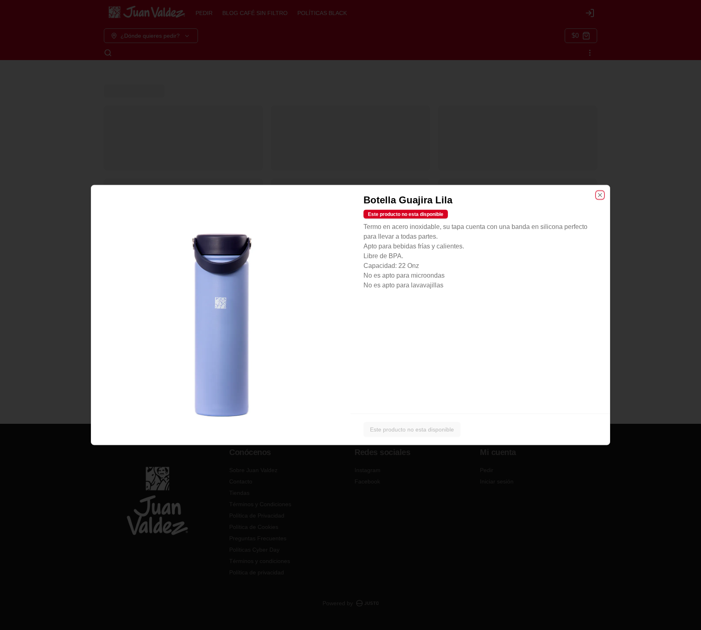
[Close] (600, 195)
